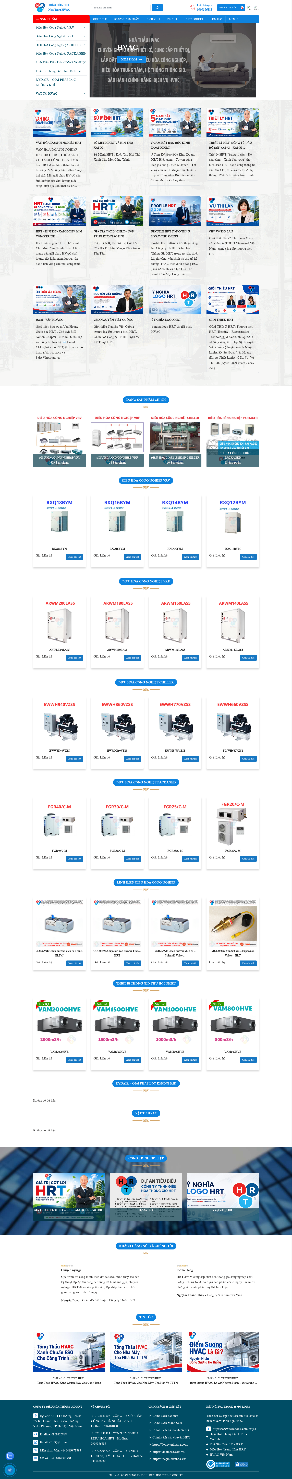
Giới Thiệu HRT (221, 319)
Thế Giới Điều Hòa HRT (226, 1444)
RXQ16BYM (117, 548)
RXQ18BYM (59, 548)
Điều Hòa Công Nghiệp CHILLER (175, 457)
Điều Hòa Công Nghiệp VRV (59, 457)
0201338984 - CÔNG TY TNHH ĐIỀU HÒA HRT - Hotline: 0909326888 (114, 1438)
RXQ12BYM (233, 548)
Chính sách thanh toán (167, 1423)
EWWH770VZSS (175, 750)
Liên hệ (234, 19)
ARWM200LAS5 (59, 649)
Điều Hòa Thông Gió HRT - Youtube (228, 1436)
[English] (256, 8)
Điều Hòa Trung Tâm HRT (228, 1449)
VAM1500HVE (117, 1051)
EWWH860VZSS (117, 750)
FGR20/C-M (232, 850)
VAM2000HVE (59, 1051)
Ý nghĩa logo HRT (166, 319)
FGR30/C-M (117, 850)
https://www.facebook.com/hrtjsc (234, 1429)
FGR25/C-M (175, 850)
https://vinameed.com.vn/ (168, 1451)
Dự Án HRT (146, 1210)
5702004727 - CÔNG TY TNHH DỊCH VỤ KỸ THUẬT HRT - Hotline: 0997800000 (117, 1456)
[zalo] (10, 1456)
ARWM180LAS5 (117, 649)
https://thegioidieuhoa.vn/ (169, 1459)
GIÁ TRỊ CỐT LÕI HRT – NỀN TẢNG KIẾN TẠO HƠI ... (69, 1210)
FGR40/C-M (59, 850)
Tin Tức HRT (75, 1378)
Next (253, 60)
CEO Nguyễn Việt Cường (113, 319)
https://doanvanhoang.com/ (170, 1444)
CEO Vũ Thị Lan (221, 231)
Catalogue (194, 19)
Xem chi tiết (74, 557)
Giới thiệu (100, 19)
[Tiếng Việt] (249, 8)
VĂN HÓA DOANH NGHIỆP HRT (58, 142)
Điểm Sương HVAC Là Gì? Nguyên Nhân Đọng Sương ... (223, 1382)
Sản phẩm (48, 19)
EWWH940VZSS (59, 750)
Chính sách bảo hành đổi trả (170, 1430)
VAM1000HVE (175, 1051)
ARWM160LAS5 (175, 649)
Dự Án (171, 19)
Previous (92, 60)
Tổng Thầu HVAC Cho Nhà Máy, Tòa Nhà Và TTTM (146, 1382)
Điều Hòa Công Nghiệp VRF (117, 457)
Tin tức (217, 19)
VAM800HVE (232, 1051)
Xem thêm (129, 84)
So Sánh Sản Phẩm (126, 19)
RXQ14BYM (175, 548)
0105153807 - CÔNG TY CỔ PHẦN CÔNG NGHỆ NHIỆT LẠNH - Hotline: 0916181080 (117, 1421)
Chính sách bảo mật (165, 1416)
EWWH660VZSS (233, 750)
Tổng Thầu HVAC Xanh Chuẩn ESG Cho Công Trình (69, 1382)
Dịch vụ (152, 19)
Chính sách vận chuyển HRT (171, 1437)
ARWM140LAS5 (233, 649)
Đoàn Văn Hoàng (50, 319)
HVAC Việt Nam (221, 1454)
